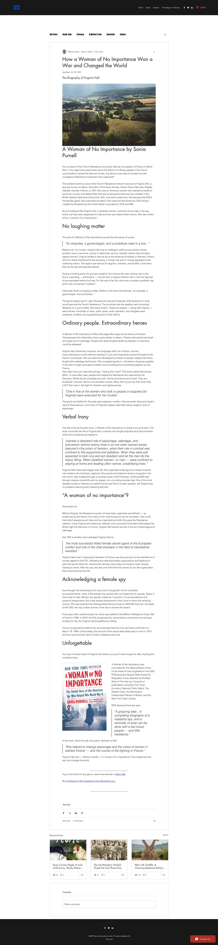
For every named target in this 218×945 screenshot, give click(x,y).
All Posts (54, 34)
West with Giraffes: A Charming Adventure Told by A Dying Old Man (149, 866)
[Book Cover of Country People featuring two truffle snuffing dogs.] (68, 850)
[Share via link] (82, 813)
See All (165, 835)
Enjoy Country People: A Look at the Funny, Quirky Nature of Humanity (68, 866)
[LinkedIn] (192, 7)
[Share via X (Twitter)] (70, 813)
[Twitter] (188, 7)
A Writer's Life (95, 34)
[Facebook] (184, 7)
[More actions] (154, 51)
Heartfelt (111, 34)
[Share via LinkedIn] (76, 813)
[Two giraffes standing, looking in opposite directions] (150, 850)
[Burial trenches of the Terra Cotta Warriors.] (109, 850)
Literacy (80, 34)
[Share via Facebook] (63, 813)
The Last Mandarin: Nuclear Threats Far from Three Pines (107, 866)
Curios (123, 34)
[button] (165, 34)
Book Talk (67, 34)
